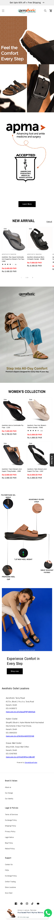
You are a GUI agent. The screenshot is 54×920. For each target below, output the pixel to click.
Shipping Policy (10, 826)
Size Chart (8, 893)
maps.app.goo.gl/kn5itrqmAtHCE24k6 (20, 736)
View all (49, 221)
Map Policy (9, 843)
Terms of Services (11, 814)
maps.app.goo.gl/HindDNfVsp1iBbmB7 (20, 757)
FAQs (7, 870)
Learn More (27, 204)
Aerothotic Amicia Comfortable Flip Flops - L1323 (12, 426)
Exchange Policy (11, 820)
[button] (3, 10)
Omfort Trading (10, 881)
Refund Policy (10, 848)
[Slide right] (32, 277)
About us (8, 787)
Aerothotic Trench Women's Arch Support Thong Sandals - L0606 (12, 470)
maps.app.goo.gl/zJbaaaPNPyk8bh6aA (20, 711)
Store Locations (10, 887)
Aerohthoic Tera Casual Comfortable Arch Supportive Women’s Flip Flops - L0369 (13, 259)
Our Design (9, 793)
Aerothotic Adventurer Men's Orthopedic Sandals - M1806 (35, 258)
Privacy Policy (10, 831)
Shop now (15, 671)
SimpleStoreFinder (31, 762)
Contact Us (9, 864)
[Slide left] (21, 277)
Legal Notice (9, 837)
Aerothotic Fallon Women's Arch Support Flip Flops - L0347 (37, 470)
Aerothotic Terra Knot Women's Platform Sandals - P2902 (36, 426)
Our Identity (9, 798)
